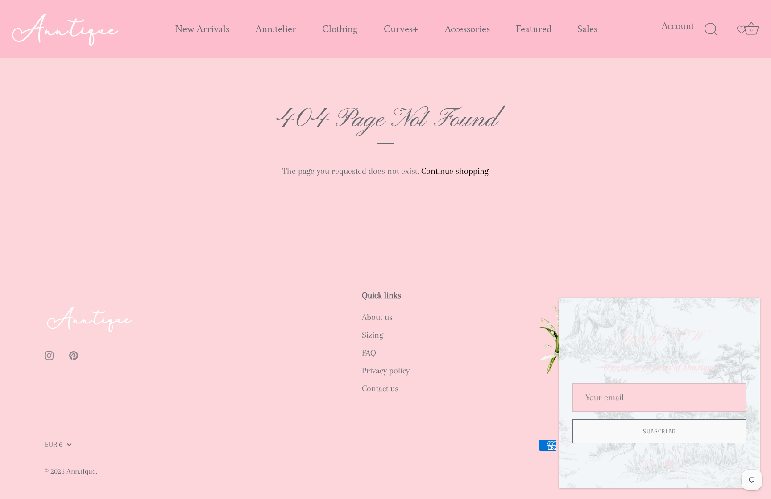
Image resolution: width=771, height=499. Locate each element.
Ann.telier (275, 29)
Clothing (340, 29)
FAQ (369, 353)
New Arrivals (202, 29)
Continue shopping (455, 171)
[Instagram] (649, 463)
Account (677, 26)
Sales (587, 29)
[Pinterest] (669, 463)
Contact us (380, 388)
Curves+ (401, 29)
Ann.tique (81, 471)
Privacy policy (386, 371)
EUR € (53, 444)
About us (377, 317)
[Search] (711, 29)
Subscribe (659, 431)
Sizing (372, 335)
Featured (533, 29)
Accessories (467, 29)
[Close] (749, 309)
